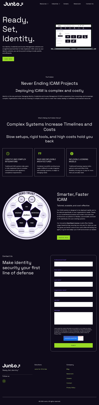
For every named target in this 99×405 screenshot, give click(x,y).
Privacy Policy (71, 388)
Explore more (63, 237)
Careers (66, 4)
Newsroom (77, 4)
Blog (68, 369)
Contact (69, 383)
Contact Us (89, 4)
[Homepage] (13, 4)
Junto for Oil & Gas (40, 369)
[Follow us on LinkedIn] (4, 381)
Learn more (8, 59)
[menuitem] (43, 4)
